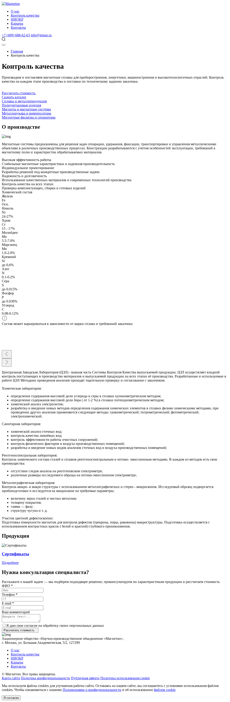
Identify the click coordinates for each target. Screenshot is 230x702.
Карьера (17, 23)
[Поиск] (3, 40)
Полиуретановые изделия (21, 105)
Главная (17, 51)
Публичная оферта (85, 678)
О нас (15, 11)
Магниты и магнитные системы (26, 109)
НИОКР (17, 19)
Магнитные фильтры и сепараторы (28, 117)
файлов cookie (164, 690)
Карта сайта (11, 678)
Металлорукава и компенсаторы (26, 113)
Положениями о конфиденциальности (92, 690)
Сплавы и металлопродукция (24, 101)
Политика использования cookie (125, 678)
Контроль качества (25, 15)
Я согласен (11, 698)
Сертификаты (15, 554)
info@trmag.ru (41, 35)
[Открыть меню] (3, 45)
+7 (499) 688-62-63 (16, 35)
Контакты (18, 27)
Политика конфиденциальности (45, 678)
